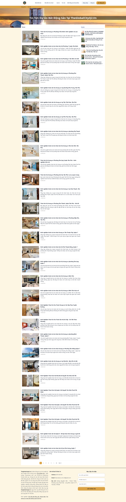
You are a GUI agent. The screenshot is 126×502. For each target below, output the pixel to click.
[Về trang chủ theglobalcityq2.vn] (27, 3)
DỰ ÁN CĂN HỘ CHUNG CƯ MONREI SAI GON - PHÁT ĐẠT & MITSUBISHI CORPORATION (94, 33)
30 (56, 463)
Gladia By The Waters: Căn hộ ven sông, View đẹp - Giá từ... (94, 45)
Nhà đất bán (38, 2)
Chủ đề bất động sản (33, 496)
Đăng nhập (85, 2)
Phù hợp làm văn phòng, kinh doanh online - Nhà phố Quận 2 (94, 62)
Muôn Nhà (43, 496)
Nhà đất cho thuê (49, 2)
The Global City (41, 473)
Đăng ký (92, 2)
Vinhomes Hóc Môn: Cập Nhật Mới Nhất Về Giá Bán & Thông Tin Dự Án (94, 40)
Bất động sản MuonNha (73, 2)
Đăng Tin (102, 3)
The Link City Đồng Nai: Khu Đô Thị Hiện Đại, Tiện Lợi (94, 50)
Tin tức (63, 2)
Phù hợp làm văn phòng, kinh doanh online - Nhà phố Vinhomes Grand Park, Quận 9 (94, 57)
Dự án (58, 2)
